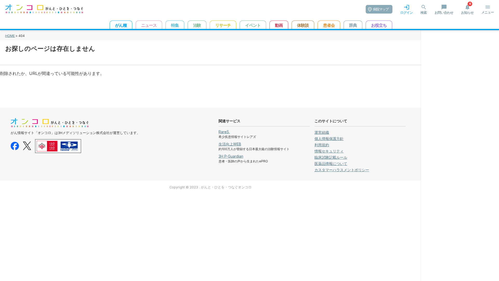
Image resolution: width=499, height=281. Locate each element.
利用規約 (321, 145)
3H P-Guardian (231, 156)
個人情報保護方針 (329, 138)
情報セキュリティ (329, 151)
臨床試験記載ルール (330, 157)
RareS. (224, 132)
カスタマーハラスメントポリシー (341, 170)
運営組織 (321, 132)
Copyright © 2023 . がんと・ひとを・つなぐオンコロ (210, 187)
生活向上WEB (230, 144)
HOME (10, 36)
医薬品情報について (330, 163)
